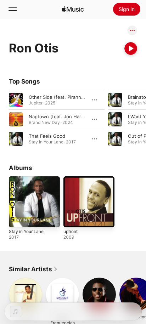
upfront (70, 231)
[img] (73, 9)
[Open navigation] (13, 9)
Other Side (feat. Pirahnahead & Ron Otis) (75, 97)
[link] (33, 269)
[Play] (130, 48)
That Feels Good (47, 136)
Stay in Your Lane (26, 231)
